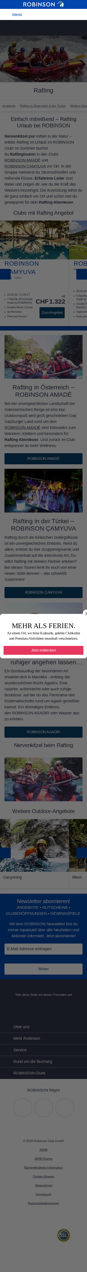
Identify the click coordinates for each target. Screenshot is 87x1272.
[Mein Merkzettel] (40, 14)
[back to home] (43, 4)
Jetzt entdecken (43, 650)
